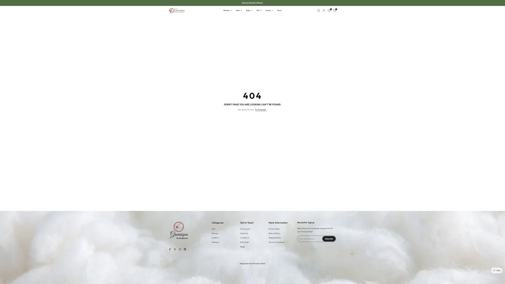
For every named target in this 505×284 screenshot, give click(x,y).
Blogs (242, 246)
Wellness (215, 242)
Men (213, 229)
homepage (260, 109)
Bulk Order (244, 242)
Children (215, 238)
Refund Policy (274, 233)
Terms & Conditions (276, 242)
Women (215, 233)
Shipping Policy (275, 238)
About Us (244, 233)
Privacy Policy (274, 229)
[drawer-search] (318, 10)
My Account (245, 229)
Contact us (244, 238)
